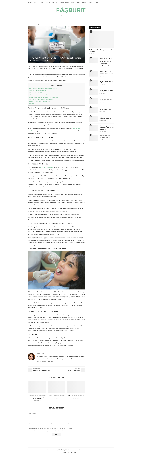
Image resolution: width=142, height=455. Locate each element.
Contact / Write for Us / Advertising (62, 450)
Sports (90, 2)
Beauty (78, 2)
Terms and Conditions (89, 450)
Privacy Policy (77, 450)
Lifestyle (48, 2)
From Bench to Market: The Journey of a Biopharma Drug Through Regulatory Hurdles (37, 396)
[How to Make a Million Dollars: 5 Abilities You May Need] (93, 74)
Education (84, 2)
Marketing (36, 2)
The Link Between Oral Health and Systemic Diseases (43, 88)
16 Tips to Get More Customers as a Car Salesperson (104, 137)
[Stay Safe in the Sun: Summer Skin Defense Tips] (76, 387)
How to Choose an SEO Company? (105, 99)
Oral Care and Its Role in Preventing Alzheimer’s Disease (43, 97)
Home (29, 24)
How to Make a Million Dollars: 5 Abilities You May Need (106, 73)
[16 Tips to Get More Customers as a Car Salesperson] (93, 138)
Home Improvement (64, 2)
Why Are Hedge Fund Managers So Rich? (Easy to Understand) (106, 127)
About (48, 450)
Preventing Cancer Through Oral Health (39, 101)
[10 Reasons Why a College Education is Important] (101, 39)
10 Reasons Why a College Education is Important (100, 50)
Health (72, 2)
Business (30, 2)
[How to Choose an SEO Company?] (93, 101)
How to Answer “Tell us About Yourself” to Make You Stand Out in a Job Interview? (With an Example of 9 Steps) (106, 62)
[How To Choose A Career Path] (93, 83)
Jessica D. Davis (35, 60)
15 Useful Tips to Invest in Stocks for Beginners (106, 108)
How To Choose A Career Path (106, 82)
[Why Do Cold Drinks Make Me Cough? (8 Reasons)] (93, 119)
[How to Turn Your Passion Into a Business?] (93, 92)
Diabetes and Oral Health (35, 93)
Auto (57, 2)
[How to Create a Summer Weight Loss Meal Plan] (56, 387)
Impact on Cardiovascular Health (37, 91)
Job (53, 2)
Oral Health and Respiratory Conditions (39, 95)
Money (42, 2)
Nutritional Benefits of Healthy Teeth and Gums (41, 99)
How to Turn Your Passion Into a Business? (106, 90)
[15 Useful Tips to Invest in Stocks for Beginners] (93, 110)
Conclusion (31, 103)
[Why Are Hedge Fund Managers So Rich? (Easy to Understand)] (93, 128)
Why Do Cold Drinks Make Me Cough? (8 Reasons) (106, 117)
